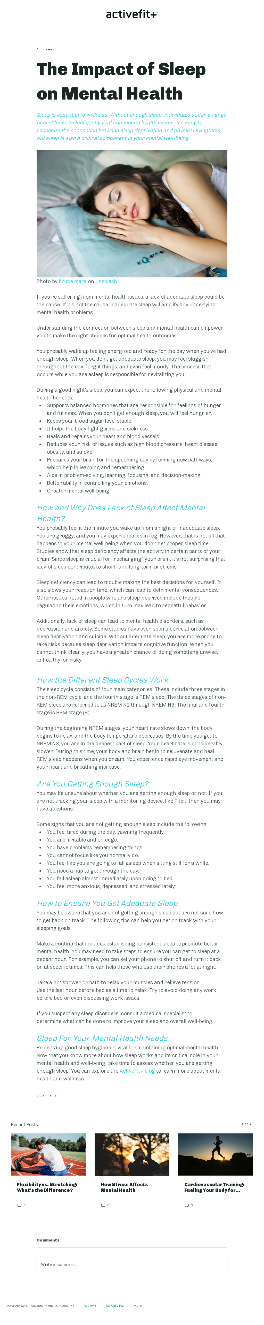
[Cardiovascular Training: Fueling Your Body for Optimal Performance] (215, 1154)
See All (247, 1124)
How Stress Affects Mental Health (124, 1187)
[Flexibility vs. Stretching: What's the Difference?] (48, 1154)
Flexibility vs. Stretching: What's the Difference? (47, 1187)
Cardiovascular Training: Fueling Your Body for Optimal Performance (214, 1187)
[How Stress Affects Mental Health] (132, 1154)
